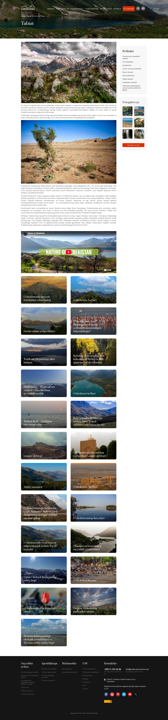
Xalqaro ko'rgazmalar (49, 669)
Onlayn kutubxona (27, 694)
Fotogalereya (130, 102)
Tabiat (43, 16)
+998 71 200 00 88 (112, 669)
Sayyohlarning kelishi (69, 672)
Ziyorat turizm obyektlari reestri (29, 676)
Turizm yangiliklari (88, 669)
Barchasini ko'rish (133, 145)
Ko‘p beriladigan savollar (29, 672)
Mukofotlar (86, 682)
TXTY (84, 685)
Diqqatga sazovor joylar (33, 16)
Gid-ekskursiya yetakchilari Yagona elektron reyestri (28, 682)
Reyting (85, 679)
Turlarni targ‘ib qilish (48, 672)
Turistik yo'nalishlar (48, 680)
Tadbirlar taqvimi (27, 691)
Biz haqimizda (67, 669)
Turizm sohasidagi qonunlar (47, 676)
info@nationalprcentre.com (137, 669)
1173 (106, 689)
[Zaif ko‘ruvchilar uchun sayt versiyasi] (143, 8)
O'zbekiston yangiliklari (90, 672)
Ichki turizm (25, 687)
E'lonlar (85, 689)
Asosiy (23, 16)
